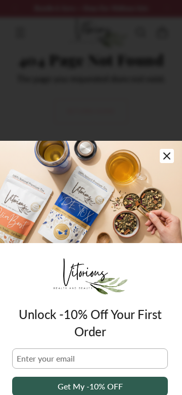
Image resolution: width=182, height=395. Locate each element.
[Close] (167, 156)
